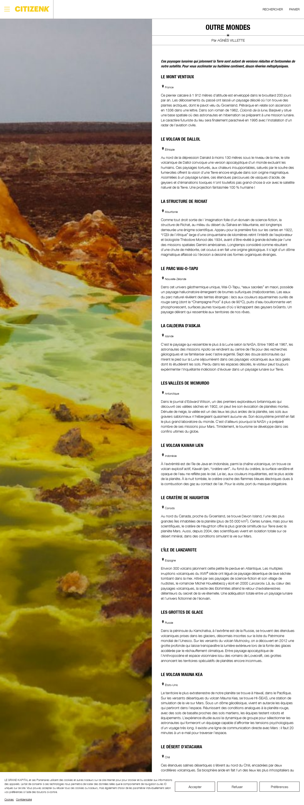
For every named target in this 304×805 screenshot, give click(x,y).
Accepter (195, 787)
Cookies (9, 799)
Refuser (237, 787)
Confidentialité (24, 799)
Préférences (279, 787)
